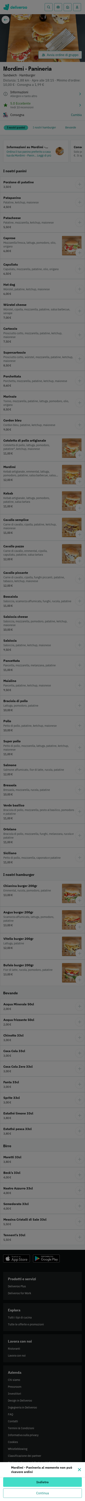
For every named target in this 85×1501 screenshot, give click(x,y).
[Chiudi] (79, 1469)
